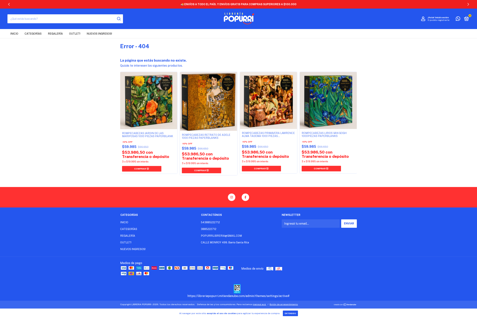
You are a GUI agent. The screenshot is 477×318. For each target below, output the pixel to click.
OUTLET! (74, 33)
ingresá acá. (259, 304)
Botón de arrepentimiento (284, 304)
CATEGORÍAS (33, 33)
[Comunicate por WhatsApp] (458, 19)
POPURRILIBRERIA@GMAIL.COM (221, 235)
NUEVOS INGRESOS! (99, 33)
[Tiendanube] (345, 305)
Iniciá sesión (442, 17)
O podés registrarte (438, 20)
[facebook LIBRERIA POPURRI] (245, 197)
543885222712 (210, 222)
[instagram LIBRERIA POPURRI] (231, 197)
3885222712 (208, 229)
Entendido (290, 313)
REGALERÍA (55, 33)
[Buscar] (119, 18)
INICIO (14, 33)
